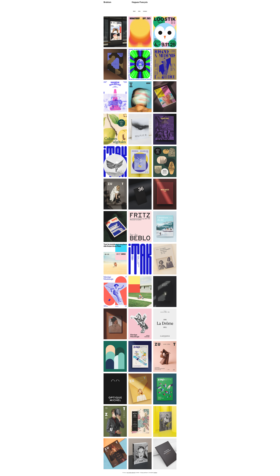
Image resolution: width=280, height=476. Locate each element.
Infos (139, 11)
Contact (145, 11)
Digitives (155, 472)
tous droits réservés (131, 472)
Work (134, 11)
